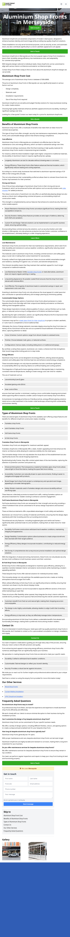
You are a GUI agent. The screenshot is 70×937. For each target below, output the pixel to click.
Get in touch (35, 28)
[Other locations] (61, 4)
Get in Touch (35, 51)
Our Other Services (10, 828)
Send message (28, 804)
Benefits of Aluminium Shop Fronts (16, 819)
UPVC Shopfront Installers (14, 697)
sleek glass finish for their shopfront (32, 321)
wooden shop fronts (34, 272)
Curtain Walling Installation (14, 692)
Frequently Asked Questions (13, 831)
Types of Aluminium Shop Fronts (15, 822)
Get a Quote (35, 119)
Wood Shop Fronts (11, 687)
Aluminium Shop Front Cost (13, 815)
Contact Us (35, 638)
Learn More (35, 238)
